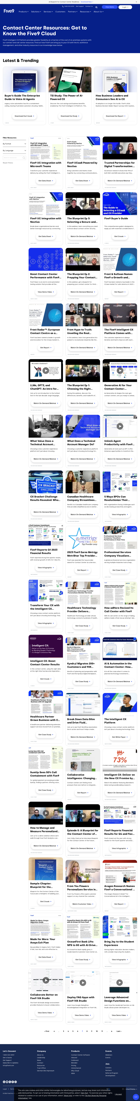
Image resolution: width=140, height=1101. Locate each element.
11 (102, 1031)
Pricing (73, 1065)
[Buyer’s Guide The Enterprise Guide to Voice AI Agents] (24, 79)
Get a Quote (7, 1058)
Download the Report (115, 116)
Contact (40, 1063)
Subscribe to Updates (10, 1063)
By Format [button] (7, 144)
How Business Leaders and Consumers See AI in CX (112, 97)
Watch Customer (81, 904)
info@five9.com (8, 1065)
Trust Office (41, 1068)
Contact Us (89, 6)
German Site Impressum (45, 1071)
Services (47, 12)
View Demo (109, 7)
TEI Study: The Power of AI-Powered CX (66, 97)
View (119, 515)
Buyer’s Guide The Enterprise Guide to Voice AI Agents (22, 97)
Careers (108, 1068)
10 (97, 1031)
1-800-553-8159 (69, 6)
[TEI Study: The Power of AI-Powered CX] (70, 79)
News (39, 1060)
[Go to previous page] (53, 1031)
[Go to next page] (112, 1031)
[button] (136, 2)
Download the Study (69, 116)
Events (107, 1058)
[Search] (96, 7)
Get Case (119, 570)
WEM (73, 1073)
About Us (98, 12)
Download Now (86, 2)
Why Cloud (75, 1071)
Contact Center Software (80, 1055)
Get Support (80, 6)
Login (124, 7)
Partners (72, 12)
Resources (84, 12)
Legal (5, 1089)
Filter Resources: (10, 138)
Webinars (108, 1055)
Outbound (74, 1060)
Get (118, 236)
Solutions (35, 12)
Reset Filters (8, 163)
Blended (74, 1063)
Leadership (41, 1058)
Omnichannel (76, 1068)
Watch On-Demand (119, 181)
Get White (119, 737)
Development (110, 1076)
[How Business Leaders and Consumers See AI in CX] (115, 79)
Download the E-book (24, 116)
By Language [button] (8, 151)
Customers (60, 12)
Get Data (45, 181)
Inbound (74, 1058)
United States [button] (130, 1089)
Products (23, 12)
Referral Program (111, 1073)
